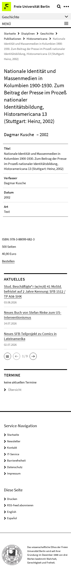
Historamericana (37, 39)
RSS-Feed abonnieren (20, 505)
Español (12, 518)
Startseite (10, 33)
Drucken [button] (12, 499)
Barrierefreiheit (16, 460)
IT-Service (13, 454)
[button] (7, 356)
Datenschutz (14, 467)
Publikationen (12, 39)
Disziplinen (28, 33)
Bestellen (8, 261)
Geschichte (47, 33)
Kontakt (12, 447)
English (11, 512)
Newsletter (13, 441)
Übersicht (14, 389)
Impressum (14, 473)
